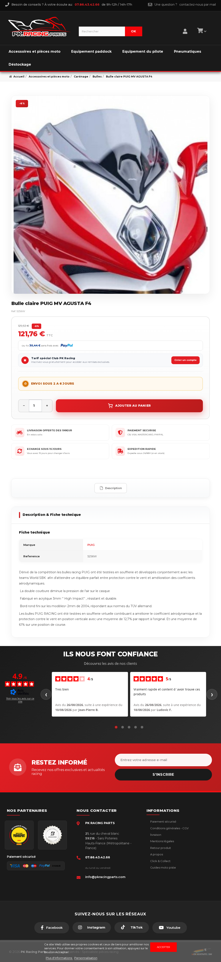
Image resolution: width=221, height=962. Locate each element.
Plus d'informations (59, 958)
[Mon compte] (185, 26)
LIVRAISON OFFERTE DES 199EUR (49, 430)
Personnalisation (85, 958)
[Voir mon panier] (201, 31)
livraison (155, 834)
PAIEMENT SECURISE (142, 430)
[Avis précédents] (46, 694)
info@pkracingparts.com (105, 877)
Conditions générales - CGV (169, 828)
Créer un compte (185, 360)
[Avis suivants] (212, 694)
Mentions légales (162, 841)
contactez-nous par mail (197, 4)
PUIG (91, 545)
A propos (156, 854)
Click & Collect (160, 861)
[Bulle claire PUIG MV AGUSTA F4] (110, 195)
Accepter (163, 947)
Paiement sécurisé (163, 821)
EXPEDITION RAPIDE (142, 448)
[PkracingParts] (39, 26)
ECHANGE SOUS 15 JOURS (44, 448)
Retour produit (160, 848)
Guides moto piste (163, 867)
